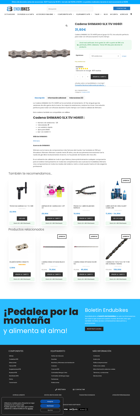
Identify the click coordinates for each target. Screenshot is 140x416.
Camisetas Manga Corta (59, 372)
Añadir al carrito (99, 77)
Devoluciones (97, 376)
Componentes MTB (65, 14)
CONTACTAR (121, 8)
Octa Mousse (9, 14)
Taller (97, 14)
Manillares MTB (13, 376)
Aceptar (50, 401)
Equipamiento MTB (83, 14)
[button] (66, 26)
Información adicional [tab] (57, 98)
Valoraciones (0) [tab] (76, 98)
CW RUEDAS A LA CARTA (25, 14)
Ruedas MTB (13, 372)
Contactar (96, 356)
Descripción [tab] (40, 98)
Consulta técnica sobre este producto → (90, 85)
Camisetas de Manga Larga (60, 376)
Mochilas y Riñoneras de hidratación (62, 362)
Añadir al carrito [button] (54, 218)
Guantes (54, 359)
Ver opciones (118, 218)
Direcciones (12, 362)
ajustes (30, 409)
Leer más (22, 218)
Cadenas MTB (85, 92)
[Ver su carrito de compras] (131, 14)
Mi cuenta (114, 14)
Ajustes (50, 410)
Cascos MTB (55, 369)
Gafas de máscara (57, 356)
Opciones (79, 55)
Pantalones (54, 379)
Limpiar (124, 56)
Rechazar (50, 406)
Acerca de (124, 14)
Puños (11, 379)
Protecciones (55, 382)
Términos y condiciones (100, 372)
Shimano (36, 141)
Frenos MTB (12, 366)
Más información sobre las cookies (104, 369)
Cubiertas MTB (13, 359)
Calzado (54, 366)
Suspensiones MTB (15, 369)
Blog (106, 14)
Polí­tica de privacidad (100, 362)
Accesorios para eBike (44, 14)
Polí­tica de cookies (99, 366)
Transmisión (13, 382)
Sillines (11, 356)
